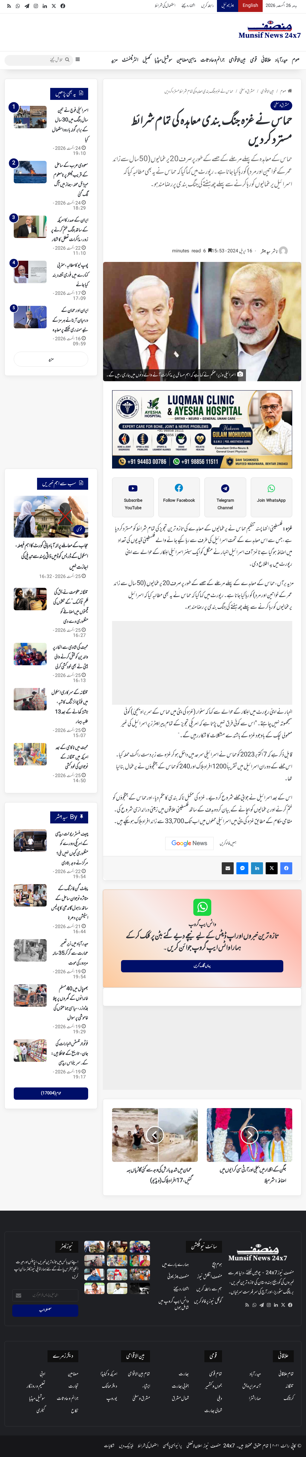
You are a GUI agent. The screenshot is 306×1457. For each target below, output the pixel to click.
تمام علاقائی (286, 1374)
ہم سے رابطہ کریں (209, 1289)
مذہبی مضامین (186, 60)
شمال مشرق (180, 1398)
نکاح (74, 1410)
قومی (253, 60)
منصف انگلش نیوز (209, 1277)
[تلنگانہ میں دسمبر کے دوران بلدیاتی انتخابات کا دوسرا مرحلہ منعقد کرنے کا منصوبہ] (117, 1274)
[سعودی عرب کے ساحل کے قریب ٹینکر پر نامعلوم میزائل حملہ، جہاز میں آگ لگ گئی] (30, 172)
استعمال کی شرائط (165, 6)
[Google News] (189, 843)
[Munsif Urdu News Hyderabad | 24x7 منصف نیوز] (270, 29)
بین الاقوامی (237, 60)
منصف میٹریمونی (178, 1277)
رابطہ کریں (207, 6)
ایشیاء (146, 1386)
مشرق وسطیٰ (247, 92)
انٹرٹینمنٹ (130, 60)
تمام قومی (215, 1374)
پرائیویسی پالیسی (172, 1446)
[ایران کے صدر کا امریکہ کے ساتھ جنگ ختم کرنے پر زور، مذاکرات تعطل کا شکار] (30, 227)
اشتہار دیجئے (188, 6)
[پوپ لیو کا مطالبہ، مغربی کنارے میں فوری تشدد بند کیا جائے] (30, 272)
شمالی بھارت (213, 1410)
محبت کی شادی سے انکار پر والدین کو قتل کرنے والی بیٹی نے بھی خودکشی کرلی (70, 657)
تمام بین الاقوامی (139, 1374)
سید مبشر (265, 252)
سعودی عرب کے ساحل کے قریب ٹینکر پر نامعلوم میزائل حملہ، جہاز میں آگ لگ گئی (70, 180)
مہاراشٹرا (255, 1398)
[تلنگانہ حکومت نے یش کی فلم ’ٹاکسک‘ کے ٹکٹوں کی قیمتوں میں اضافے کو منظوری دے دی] (30, 599)
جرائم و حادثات (213, 60)
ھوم (295, 60)
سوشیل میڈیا (163, 60)
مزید (114, 60)
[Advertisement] (202, 221)
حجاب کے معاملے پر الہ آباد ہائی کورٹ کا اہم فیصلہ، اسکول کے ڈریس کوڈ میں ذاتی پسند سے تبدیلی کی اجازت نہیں (51, 557)
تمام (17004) (51, 1093)
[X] (283, 1305)
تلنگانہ (289, 1386)
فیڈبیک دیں (126, 1446)
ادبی (42, 1374)
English (250, 6)
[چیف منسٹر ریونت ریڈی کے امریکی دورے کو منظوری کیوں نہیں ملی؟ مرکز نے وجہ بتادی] (30, 840)
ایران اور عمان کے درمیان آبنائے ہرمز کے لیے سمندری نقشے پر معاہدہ (70, 320)
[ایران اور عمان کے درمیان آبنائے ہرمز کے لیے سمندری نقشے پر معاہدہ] (30, 317)
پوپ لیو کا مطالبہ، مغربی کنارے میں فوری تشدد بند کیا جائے (70, 275)
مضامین (73, 1374)
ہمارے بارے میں (175, 1264)
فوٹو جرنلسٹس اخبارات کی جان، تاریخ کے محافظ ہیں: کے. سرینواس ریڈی (69, 1054)
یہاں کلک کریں (202, 966)
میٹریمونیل (227, 6)
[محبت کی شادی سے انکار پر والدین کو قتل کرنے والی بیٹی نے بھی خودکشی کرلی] (30, 654)
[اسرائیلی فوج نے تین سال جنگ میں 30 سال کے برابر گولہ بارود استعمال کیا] (30, 117)
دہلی (219, 1398)
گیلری (40, 1410)
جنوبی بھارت (180, 1386)
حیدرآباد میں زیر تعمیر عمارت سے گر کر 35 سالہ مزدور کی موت (70, 953)
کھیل (146, 60)
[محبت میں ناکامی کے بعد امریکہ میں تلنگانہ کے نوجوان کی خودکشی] (30, 754)
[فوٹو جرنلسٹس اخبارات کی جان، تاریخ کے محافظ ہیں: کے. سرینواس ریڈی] (30, 1050)
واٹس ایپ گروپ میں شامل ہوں (173, 1304)
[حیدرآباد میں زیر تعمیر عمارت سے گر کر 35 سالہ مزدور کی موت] (30, 950)
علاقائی (266, 60)
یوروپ (111, 1398)
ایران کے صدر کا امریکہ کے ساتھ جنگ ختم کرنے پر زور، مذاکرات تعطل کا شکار (69, 230)
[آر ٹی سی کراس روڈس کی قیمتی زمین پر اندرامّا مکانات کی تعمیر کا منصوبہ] (117, 1288)
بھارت (184, 1374)
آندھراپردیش (251, 1386)
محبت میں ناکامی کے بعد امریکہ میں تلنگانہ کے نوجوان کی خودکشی (72, 757)
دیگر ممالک (109, 1386)
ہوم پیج (217, 1264)
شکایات (109, 1446)
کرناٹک (289, 1398)
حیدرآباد (281, 60)
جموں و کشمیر (213, 1386)
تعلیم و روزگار (36, 1386)
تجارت (73, 1386)
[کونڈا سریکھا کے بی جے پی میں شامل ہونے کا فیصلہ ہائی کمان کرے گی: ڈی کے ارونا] (140, 1260)
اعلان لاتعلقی (194, 1446)
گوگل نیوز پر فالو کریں (208, 1301)
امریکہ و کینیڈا (108, 1374)
